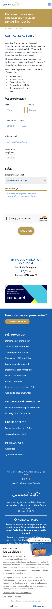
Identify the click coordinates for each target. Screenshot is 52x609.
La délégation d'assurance (17, 413)
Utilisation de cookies (28, 505)
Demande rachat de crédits (18, 428)
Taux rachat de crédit (15, 433)
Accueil (7, 29)
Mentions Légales (15, 502)
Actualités (10, 448)
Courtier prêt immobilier (17, 346)
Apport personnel (13, 381)
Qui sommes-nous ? (14, 454)
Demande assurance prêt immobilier (23, 407)
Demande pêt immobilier (17, 340)
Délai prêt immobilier (15, 375)
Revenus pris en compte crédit (20, 387)
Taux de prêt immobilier (17, 352)
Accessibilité (29, 502)
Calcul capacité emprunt (17, 363)
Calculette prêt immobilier (18, 358)
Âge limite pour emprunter (18, 392)
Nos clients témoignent (25, 267)
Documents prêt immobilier (18, 369)
